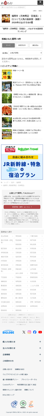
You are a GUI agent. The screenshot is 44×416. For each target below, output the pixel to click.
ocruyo (19, 317)
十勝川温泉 (34, 236)
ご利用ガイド (21, 314)
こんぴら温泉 (34, 285)
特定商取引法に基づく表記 (26, 384)
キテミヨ (4, 319)
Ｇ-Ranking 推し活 (22, 322)
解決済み (35, 45)
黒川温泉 (33, 294)
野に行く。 (30, 319)
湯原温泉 (4, 294)
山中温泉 (33, 269)
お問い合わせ (7, 369)
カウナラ (37, 319)
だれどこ (12, 317)
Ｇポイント (31, 314)
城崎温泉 (4, 281)
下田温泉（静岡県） (6, 270)
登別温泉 (18, 236)
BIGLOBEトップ (8, 395)
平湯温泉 (18, 277)
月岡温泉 (18, 261)
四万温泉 (33, 252)
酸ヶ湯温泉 (19, 298)
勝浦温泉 (4, 285)
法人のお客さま (9, 348)
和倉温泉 (18, 269)
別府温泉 (18, 294)
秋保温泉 (18, 244)
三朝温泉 (4, 290)
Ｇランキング (4, 317)
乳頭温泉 (18, 240)
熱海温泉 (4, 310)
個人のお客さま (9, 341)
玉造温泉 (18, 290)
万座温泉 (18, 252)
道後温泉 (18, 285)
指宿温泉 (18, 310)
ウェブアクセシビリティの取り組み (15, 374)
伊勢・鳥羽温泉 (35, 302)
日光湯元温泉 (5, 302)
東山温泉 (33, 244)
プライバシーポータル (29, 379)
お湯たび (25, 317)
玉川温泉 (33, 298)
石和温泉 (33, 261)
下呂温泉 (4, 277)
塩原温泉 (18, 257)
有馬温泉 (18, 281)
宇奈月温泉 (34, 273)
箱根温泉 (18, 302)
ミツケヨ (4, 322)
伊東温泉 (18, 265)
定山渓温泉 (4, 236)
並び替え (5, 53)
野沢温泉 (33, 257)
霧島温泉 (4, 298)
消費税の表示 (19, 369)
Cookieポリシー (8, 384)
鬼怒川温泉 (4, 257)
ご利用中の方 (8, 360)
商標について (29, 390)
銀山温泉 (18, 248)
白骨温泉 (4, 261)
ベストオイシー (13, 319)
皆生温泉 (33, 290)
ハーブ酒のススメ (21, 324)
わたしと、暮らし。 (35, 317)
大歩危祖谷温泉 (21, 306)
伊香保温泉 (4, 252)
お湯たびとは (12, 314)
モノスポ (22, 319)
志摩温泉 (4, 306)
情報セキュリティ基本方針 (12, 390)
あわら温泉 (19, 273)
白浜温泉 (33, 281)
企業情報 (6, 354)
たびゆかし (12, 322)
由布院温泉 (34, 306)
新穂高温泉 (34, 277)
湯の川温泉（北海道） (7, 241)
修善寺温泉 (34, 265)
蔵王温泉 (4, 248)
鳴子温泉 (33, 240)
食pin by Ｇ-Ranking (34, 322)
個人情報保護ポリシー (11, 379)
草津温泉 (33, 248)
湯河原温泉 (4, 265)
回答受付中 (22, 45)
